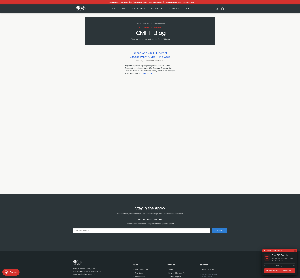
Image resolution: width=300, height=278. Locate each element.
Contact (171, 269)
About (188, 9)
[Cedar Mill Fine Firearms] (100, 263)
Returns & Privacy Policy (178, 273)
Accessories (175, 9)
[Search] (217, 9)
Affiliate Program (175, 277)
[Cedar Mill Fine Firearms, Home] (81, 9)
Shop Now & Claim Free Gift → (279, 271)
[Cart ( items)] (223, 9)
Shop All (124, 9)
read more (147, 73)
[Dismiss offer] (295, 251)
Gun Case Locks (157, 9)
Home (113, 9)
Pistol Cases (138, 9)
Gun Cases (139, 273)
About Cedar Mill (208, 269)
